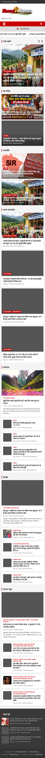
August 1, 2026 (18, 537)
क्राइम (5, 477)
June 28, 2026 (17, 670)
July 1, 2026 (7, 117)
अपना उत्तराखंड (7, 71)
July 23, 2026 (17, 569)
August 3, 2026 (8, 84)
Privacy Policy (33, 752)
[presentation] (38, 41)
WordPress (39, 754)
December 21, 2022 (19, 456)
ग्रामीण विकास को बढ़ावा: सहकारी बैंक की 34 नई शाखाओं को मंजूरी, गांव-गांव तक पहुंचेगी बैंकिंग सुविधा (22, 199)
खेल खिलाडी (23, 678)
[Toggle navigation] (4, 23)
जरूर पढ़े (6, 714)
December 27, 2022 (19, 441)
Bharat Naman (19, 84)
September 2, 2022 (19, 470)
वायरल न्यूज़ (7, 589)
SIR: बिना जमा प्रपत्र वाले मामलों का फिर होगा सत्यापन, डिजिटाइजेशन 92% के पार (26, 649)
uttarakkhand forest (22, 620)
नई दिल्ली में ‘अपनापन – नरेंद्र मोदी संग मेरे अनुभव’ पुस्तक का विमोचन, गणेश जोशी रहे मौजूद (22, 139)
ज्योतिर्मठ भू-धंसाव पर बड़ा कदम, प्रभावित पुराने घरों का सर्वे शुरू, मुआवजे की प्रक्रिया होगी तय (26, 548)
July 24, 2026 (17, 553)
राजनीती (6, 168)
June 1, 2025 (7, 406)
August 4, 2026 (8, 176)
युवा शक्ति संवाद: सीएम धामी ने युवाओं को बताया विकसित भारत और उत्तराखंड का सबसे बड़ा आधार (27, 665)
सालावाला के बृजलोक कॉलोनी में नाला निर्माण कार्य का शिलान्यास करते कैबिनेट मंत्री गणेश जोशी (27, 698)
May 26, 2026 (7, 143)
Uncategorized (29, 644)
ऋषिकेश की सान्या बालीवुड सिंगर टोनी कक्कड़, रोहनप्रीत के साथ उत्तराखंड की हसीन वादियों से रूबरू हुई (27, 452)
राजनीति (6, 150)
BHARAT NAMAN (8, 620)
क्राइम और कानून (17, 311)
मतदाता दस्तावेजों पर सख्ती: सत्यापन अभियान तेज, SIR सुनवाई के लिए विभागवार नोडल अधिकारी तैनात (21, 172)
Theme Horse (14, 754)
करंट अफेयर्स (24, 646)
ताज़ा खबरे (7, 41)
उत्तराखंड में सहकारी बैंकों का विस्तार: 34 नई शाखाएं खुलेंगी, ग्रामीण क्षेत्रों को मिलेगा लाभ (22, 77)
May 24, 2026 (17, 703)
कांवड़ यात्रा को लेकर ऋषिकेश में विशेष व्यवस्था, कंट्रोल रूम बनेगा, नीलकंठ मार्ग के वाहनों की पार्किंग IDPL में (26, 564)
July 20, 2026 (17, 582)
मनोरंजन (6, 367)
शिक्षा (20, 661)
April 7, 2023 (17, 427)
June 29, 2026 (17, 653)
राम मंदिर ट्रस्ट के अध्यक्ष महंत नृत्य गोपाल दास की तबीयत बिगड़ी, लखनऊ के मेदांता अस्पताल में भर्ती (22, 113)
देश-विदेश (6, 91)
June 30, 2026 (7, 629)
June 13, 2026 (17, 685)
